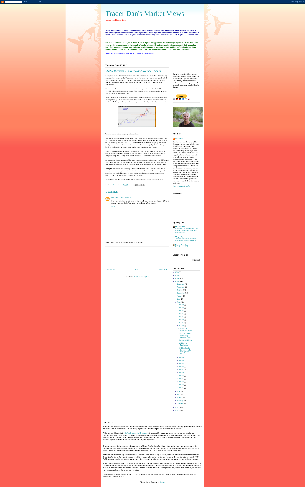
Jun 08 (181, 376)
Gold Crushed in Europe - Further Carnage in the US (184, 351)
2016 (177, 272)
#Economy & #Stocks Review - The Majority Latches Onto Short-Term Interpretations (186, 230)
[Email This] (135, 185)
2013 (177, 281)
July (178, 299)
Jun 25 (181, 317)
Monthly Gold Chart (185, 340)
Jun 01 (181, 388)
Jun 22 (181, 320)
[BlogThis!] (137, 185)
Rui (112, 198)
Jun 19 (181, 357)
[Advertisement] (137, 256)
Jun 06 (181, 381)
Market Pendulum (181, 245)
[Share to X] (139, 185)
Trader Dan (179, 139)
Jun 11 (181, 369)
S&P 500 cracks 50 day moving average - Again (185, 335)
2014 (177, 278)
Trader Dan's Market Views (144, 13)
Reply (113, 206)
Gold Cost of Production (183, 344)
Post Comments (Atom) (142, 277)
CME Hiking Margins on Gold (185, 329)
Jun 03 (181, 385)
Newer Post (111, 270)
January (180, 403)
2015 (177, 275)
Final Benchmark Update (183, 247)
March (179, 397)
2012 (177, 407)
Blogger (162, 482)
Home (137, 270)
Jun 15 (181, 360)
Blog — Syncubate (182, 237)
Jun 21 (181, 323)
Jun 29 (181, 305)
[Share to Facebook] (141, 185)
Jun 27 (181, 311)
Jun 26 (181, 314)
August (180, 296)
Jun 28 (181, 308)
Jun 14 (181, 363)
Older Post (163, 270)
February (180, 400)
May (179, 391)
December (181, 284)
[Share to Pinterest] (144, 185)
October (180, 290)
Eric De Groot (180, 227)
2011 (177, 410)
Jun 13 (181, 366)
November (181, 287)
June (179, 302)
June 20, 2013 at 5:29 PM (123, 198)
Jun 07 (181, 379)
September (181, 293)
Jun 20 (181, 326)
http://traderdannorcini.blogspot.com (136, 433)
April (179, 394)
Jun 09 (181, 372)
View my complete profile (181, 186)
